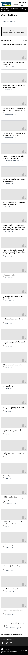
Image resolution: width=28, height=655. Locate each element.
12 (18, 623)
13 (20, 623)
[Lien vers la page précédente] (3, 623)
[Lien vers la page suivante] (6, 626)
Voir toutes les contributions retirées (11, 634)
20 (20, 628)
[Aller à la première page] (10, 4)
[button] (23, 40)
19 (2, 625)
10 (13, 623)
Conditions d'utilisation (7, 639)
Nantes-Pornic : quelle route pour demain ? (14, 9)
